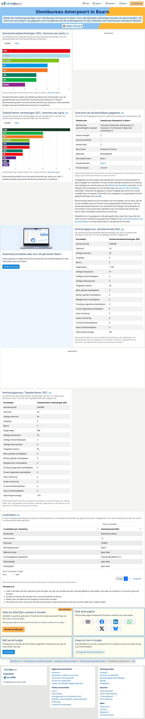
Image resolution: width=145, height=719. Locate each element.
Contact (103, 709)
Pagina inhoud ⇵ (73, 26)
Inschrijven (8, 652)
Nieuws (103, 680)
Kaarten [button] (110, 3)
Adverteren (105, 706)
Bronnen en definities (109, 675)
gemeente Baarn (54, 93)
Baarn (103, 163)
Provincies (56, 680)
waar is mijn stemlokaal (129, 188)
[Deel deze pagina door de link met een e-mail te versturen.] (87, 622)
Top (133, 661)
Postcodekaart (106, 699)
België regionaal (76, 683)
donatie (14, 618)
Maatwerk (104, 712)
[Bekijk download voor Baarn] (36, 238)
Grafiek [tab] (7, 43)
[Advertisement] (109, 52)
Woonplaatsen (68, 678)
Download (137, 3)
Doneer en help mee (14, 629)
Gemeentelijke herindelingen (112, 678)
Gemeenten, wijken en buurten (65, 675)
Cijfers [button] (98, 3)
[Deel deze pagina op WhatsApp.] (129, 622)
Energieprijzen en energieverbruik (66, 696)
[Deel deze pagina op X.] (101, 628)
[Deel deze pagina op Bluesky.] (115, 628)
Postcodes (56, 678)
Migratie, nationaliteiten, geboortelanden (69, 699)
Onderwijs (56, 702)
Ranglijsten (104, 683)
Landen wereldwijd (60, 683)
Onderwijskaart (106, 696)
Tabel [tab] (16, 43)
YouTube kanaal (106, 715)
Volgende (137, 578)
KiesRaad (111, 185)
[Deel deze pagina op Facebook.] (101, 622)
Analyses (103, 672)
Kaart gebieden (106, 691)
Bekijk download (11, 266)
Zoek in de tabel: (110, 524)
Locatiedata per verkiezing (15, 529)
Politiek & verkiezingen (61, 704)
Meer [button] (123, 3)
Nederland (65, 680)
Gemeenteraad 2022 (110, 529)
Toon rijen (10, 574)
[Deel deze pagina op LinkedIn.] (115, 622)
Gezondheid (57, 693)
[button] (67, 33)
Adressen (56, 672)
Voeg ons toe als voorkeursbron (91, 652)
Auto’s (54, 691)
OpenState (123, 185)
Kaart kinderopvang (108, 693)
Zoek (86, 3)
